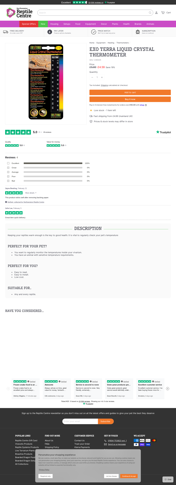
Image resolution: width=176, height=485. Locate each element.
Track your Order (82, 444)
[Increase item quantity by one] (102, 77)
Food (77, 24)
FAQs (47, 444)
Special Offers (29, 24)
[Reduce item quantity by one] (92, 77)
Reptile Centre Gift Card (26, 440)
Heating (111, 43)
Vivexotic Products (23, 444)
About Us (49, 440)
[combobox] (95, 13)
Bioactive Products (23, 454)
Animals (150, 24)
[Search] (150, 13)
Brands (138, 24)
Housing (54, 24)
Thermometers (122, 43)
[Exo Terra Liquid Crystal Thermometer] (18, 342)
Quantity (93, 72)
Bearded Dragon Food (25, 457)
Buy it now (130, 99)
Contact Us (79, 440)
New (43, 24)
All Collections (21, 464)
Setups (67, 24)
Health (126, 24)
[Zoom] (45, 84)
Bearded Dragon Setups (26, 460)
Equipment (90, 24)
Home (91, 43)
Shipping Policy (52, 447)
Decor (104, 24)
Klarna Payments (82, 447)
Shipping (104, 85)
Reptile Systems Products (27, 447)
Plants (115, 24)
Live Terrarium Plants (25, 450)
